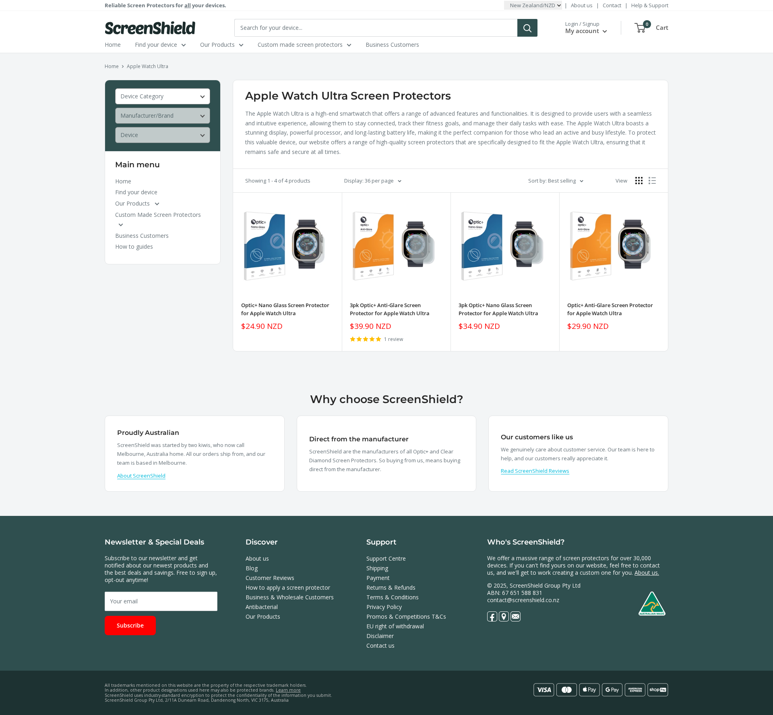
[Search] (527, 28)
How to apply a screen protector (288, 587)
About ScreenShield (141, 475)
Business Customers (392, 44)
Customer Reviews (270, 578)
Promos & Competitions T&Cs (406, 616)
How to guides (134, 246)
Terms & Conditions (392, 597)
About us (582, 5)
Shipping (377, 568)
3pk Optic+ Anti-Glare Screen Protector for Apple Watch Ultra (390, 309)
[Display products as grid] (639, 180)
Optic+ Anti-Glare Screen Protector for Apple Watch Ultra (610, 309)
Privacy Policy (384, 607)
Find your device (156, 44)
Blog (252, 568)
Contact (612, 5)
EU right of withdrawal (395, 626)
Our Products (217, 44)
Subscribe (130, 625)
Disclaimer (380, 636)
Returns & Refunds (390, 587)
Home (113, 44)
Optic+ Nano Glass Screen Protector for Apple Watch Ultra (285, 309)
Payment (378, 578)
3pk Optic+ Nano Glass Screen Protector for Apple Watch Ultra (498, 309)
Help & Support (649, 5)
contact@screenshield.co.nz (523, 600)
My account (583, 31)
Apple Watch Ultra (147, 66)
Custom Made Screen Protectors (158, 214)
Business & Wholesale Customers (290, 597)
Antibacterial (262, 607)
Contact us (380, 645)
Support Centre (386, 558)
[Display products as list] (652, 180)
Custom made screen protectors (300, 44)
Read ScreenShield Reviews (535, 470)
